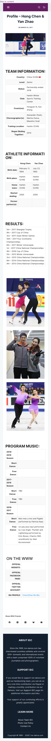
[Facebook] (10, 622)
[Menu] (44, 7)
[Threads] (17, 622)
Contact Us (25, 726)
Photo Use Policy (25, 723)
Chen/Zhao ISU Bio (31, 595)
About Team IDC (25, 720)
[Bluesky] (33, 622)
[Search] (39, 7)
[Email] (42, 622)
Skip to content (7, 1)
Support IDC (29, 690)
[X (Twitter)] (26, 622)
